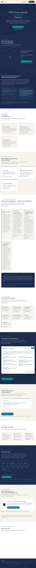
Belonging (26, 467)
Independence (13, 463)
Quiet (3, 465)
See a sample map (24, 1)
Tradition (8, 467)
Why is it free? (3, 553)
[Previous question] (2, 411)
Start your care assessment (13, 507)
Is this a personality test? (5, 539)
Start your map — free (17, 26)
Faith (21, 463)
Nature (18, 467)
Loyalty (7, 465)
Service (20, 465)
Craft (18, 463)
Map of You (5, 1)
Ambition (22, 467)
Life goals (5, 406)
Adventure (25, 463)
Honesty (3, 463)
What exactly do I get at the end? (7, 548)
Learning (11, 465)
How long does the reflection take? (7, 536)
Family (8, 463)
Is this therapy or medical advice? (7, 545)
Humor (16, 465)
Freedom (3, 467)
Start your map (31, 1)
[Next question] (30, 411)
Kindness (13, 467)
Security (28, 465)
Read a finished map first (18, 29)
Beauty (24, 465)
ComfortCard (8, 511)
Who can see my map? (5, 542)
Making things (4, 469)
